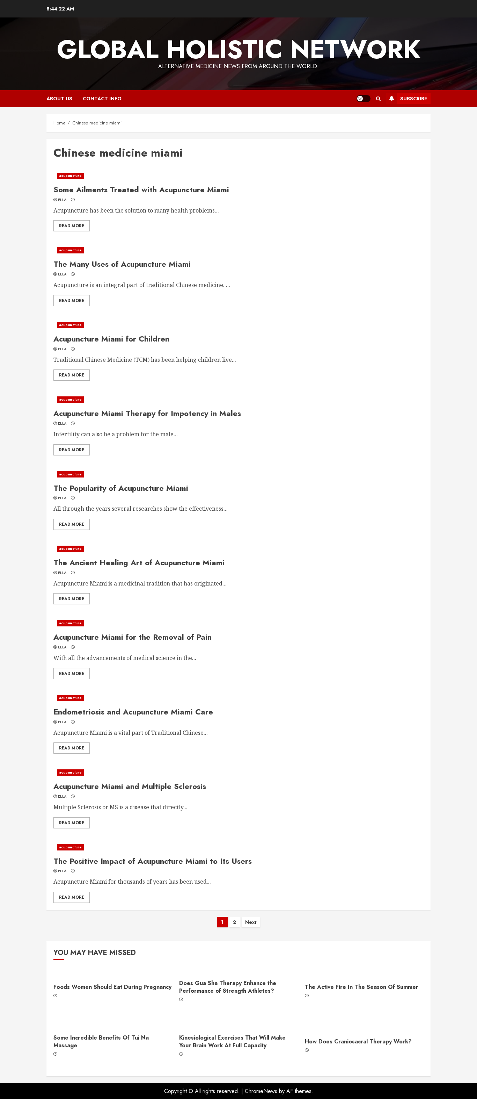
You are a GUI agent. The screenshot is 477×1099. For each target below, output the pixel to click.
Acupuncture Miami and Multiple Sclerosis (129, 786)
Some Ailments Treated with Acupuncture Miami (141, 189)
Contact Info (102, 98)
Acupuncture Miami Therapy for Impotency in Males (147, 413)
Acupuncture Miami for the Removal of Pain (132, 636)
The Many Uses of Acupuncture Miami (122, 264)
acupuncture (70, 175)
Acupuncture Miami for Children (111, 338)
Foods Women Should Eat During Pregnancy (112, 987)
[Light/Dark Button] (363, 98)
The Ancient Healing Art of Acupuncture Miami (139, 562)
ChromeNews (261, 1091)
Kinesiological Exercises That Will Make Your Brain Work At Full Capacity (232, 1041)
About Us (59, 98)
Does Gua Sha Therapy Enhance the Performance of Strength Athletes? (227, 987)
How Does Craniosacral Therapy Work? (358, 1041)
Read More (71, 226)
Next (251, 922)
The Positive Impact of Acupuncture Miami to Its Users (152, 861)
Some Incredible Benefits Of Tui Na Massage (101, 1041)
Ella (62, 199)
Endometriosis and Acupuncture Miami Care (133, 711)
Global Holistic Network (238, 49)
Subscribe (413, 98)
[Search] (378, 99)
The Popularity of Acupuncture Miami (120, 488)
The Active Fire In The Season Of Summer (361, 987)
